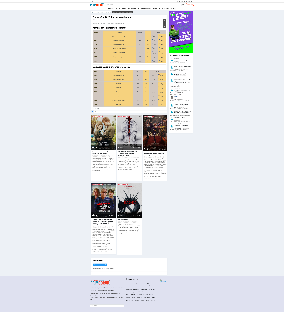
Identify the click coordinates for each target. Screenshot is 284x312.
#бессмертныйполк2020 (135, 291)
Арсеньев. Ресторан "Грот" (185, 66)
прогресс (142, 300)
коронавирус (139, 297)
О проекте (93, 1)
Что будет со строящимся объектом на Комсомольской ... (181, 127)
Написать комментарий (100, 264)
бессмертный (147, 297)
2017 (153, 283)
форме (148, 283)
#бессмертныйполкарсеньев (139, 283)
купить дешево (130, 294)
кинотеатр (139, 294)
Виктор (176, 96)
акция (133, 297)
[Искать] (165, 111)
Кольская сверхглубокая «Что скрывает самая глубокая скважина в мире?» (127, 153)
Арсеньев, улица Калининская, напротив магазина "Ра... (181, 98)
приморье (154, 297)
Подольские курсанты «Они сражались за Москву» (101, 152)
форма (128, 285)
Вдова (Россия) (123, 219)
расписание (144, 289)
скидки (133, 286)
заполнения (129, 289)
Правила (107, 1)
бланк (155, 285)
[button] (112, 8)
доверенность (136, 289)
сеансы (147, 300)
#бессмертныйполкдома (148, 294)
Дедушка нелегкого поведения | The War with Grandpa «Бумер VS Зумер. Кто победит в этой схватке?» (102, 222)
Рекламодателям (100, 1)
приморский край (148, 285)
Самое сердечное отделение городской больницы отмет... (181, 106)
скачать (128, 297)
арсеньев (152, 289)
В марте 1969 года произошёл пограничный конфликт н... (182, 81)
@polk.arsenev (145, 291)
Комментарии (98, 261)
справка (153, 300)
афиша (128, 300)
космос (137, 300)
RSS (165, 263)
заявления (128, 283)
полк (132, 300)
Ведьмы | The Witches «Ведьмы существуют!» (154, 154)
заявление (139, 285)
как (127, 291)
